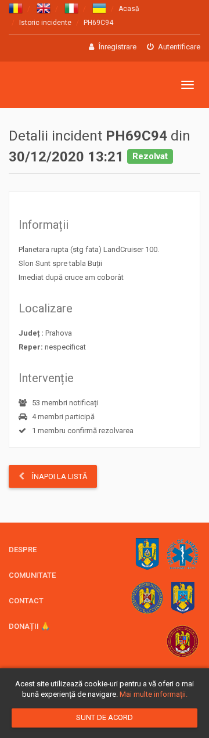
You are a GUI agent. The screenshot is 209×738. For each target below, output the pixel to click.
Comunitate (32, 575)
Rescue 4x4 (65, 85)
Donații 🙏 (29, 626)
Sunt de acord (104, 717)
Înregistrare (116, 46)
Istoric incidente (45, 23)
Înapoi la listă (58, 476)
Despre (23, 549)
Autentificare (178, 46)
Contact (26, 600)
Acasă (128, 9)
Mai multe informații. (154, 694)
